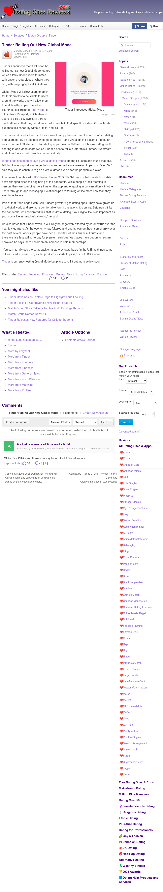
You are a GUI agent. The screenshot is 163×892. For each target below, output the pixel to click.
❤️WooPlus (126, 495)
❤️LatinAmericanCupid (133, 681)
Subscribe (129, 355)
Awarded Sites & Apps (133, 201)
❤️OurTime (126, 725)
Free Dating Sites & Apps (136, 782)
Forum (82, 26)
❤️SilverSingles (129, 489)
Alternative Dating (131, 859)
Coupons (125, 207)
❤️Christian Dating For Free (136, 607)
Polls (123, 244)
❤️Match (125, 694)
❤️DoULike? (127, 619)
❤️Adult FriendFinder (132, 526)
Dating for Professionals (136, 830)
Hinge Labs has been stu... (25, 340)
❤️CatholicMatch (130, 595)
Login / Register (22, 26)
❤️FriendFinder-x (129, 557)
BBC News (40, 177)
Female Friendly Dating (139, 806)
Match (130, 117)
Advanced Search (130, 226)
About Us (128, 160)
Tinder (53, 35)
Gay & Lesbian (133, 836)
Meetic (130, 123)
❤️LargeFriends (129, 675)
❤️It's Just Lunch (130, 669)
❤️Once (124, 718)
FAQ (122, 269)
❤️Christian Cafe (129, 464)
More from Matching (20, 385)
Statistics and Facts (131, 257)
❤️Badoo (125, 570)
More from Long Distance (24, 379)
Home (6, 35)
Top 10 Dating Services (133, 195)
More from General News (24, 373)
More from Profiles (19, 390)
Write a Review (128, 337)
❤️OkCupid (126, 712)
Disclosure (111, 477)
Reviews (40, 26)
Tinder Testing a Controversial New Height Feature (40, 303)
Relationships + (133, 79)
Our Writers (126, 300)
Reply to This (12, 463)
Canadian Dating (134, 842)
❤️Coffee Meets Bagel (133, 613)
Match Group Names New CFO (27, 314)
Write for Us (127, 306)
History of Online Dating (133, 263)
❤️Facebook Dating (131, 625)
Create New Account (96, 413)
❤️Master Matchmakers (133, 687)
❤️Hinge (125, 656)
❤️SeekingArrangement (133, 743)
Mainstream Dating (132, 788)
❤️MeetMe (126, 700)
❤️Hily (123, 650)
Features (34, 274)
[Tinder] (7, 57)
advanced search (129, 50)
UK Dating (129, 848)
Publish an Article (130, 312)
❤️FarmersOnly (129, 632)
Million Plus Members (134, 794)
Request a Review (130, 330)
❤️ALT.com (126, 533)
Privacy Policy (107, 473)
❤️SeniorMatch (129, 749)
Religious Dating (134, 812)
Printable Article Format (80, 340)
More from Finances (20, 368)
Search (126, 422)
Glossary (125, 281)
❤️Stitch (125, 755)
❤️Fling (124, 551)
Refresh (106, 422)
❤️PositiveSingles (130, 737)
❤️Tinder (125, 774)
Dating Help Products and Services (138, 879)
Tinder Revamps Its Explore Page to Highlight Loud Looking (45, 297)
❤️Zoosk (125, 458)
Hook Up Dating (134, 853)
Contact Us (96, 26)
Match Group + (135, 98)
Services (19, 35)
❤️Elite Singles (129, 483)
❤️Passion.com (129, 564)
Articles (70, 26)
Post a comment (16, 422)
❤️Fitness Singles (130, 502)
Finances (48, 274)
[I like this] (50, 278)
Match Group (36, 35)
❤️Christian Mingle (131, 471)
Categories (55, 26)
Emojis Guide (127, 288)
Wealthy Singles (134, 865)
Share (140, 26)
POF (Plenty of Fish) (139, 141)
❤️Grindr (125, 638)
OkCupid (132, 129)
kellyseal (35, 53)
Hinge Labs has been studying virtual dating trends (34, 161)
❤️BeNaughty (128, 545)
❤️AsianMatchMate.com (134, 539)
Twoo (128, 154)
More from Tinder (19, 356)
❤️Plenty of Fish (129, 731)
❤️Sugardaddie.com (131, 762)
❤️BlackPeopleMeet (131, 582)
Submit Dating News (131, 318)
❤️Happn (125, 644)
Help (124, 166)
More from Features (20, 362)
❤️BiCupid (126, 576)
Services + (130, 92)
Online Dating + (133, 86)
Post (155, 26)
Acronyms (126, 275)
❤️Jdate (124, 477)
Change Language (130, 349)
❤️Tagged (125, 768)
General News (65, 274)
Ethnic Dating (128, 818)
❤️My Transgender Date (134, 508)
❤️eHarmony (127, 452)
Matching (102, 274)
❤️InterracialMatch (131, 663)
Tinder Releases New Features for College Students (41, 319)
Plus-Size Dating (130, 824)
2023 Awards (132, 871)
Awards (127, 73)
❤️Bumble (126, 588)
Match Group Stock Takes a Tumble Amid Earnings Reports (45, 308)
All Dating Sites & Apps (135, 446)
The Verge (38, 110)
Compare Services (130, 220)
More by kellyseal (19, 351)
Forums (124, 238)
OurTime (131, 135)
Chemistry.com (135, 104)
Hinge (130, 110)
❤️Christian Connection (133, 601)
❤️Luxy (124, 514)
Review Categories (130, 189)
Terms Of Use (90, 473)
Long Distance (85, 274)
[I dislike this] (63, 278)
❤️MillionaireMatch (131, 706)
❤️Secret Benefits (130, 520)
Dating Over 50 (129, 800)
